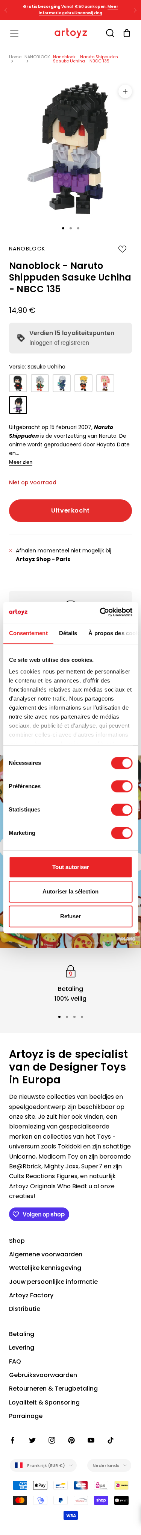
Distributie (24, 1308)
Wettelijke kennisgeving (45, 1267)
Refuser (70, 916)
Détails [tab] (68, 633)
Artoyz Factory (31, 1295)
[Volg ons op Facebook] (13, 1440)
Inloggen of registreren (59, 343)
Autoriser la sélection (70, 891)
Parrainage (25, 1416)
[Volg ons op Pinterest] (71, 1440)
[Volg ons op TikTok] (110, 1440)
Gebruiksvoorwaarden (43, 1375)
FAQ (15, 1361)
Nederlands (106, 1465)
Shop (17, 1240)
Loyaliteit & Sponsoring (44, 1402)
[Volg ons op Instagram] (52, 1440)
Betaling (21, 1334)
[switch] (121, 786)
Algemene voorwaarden (45, 1254)
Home (15, 57)
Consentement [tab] (28, 633)
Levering (21, 1347)
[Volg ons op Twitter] (32, 1440)
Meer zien (20, 462)
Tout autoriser (70, 867)
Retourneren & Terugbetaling (53, 1388)
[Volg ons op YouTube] (91, 1440)
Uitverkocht (70, 510)
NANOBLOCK (37, 57)
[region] (70, 983)
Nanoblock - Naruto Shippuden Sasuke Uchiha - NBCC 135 (85, 59)
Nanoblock (27, 248)
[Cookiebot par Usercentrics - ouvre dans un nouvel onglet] (100, 612)
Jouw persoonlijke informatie (53, 1281)
